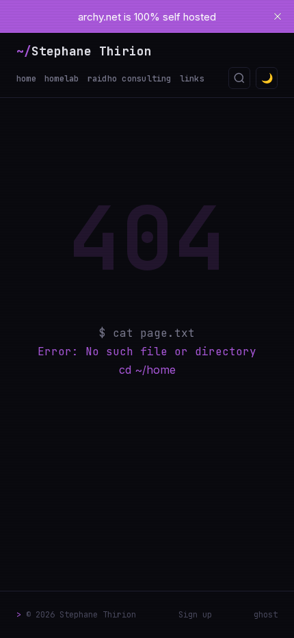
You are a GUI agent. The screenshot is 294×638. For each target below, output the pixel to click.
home (26, 78)
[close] (278, 16)
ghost (266, 614)
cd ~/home (147, 370)
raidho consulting (130, 78)
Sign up (195, 614)
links (192, 78)
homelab (61, 78)
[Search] (239, 78)
